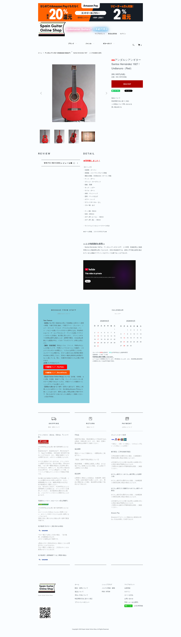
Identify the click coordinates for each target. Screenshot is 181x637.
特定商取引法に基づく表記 (120, 101)
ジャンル (88, 43)
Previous (41, 93)
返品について (115, 98)
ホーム (40, 53)
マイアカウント (100, 33)
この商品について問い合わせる (121, 104)
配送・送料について (81, 588)
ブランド (71, 43)
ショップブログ (107, 584)
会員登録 (127, 588)
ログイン (123, 33)
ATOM (108, 591)
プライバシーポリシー (82, 602)
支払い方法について (81, 595)
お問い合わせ (128, 598)
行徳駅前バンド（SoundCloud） (56, 372)
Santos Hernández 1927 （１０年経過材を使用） (87, 53)
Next (106, 93)
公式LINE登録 (138, 606)
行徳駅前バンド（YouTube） (55, 367)
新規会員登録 (112, 33)
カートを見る (128, 595)
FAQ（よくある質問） (131, 602)
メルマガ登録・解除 (108, 588)
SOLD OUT (127, 84)
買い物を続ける (116, 107)
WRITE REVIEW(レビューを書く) (59, 163)
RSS (103, 591)
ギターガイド (107, 43)
